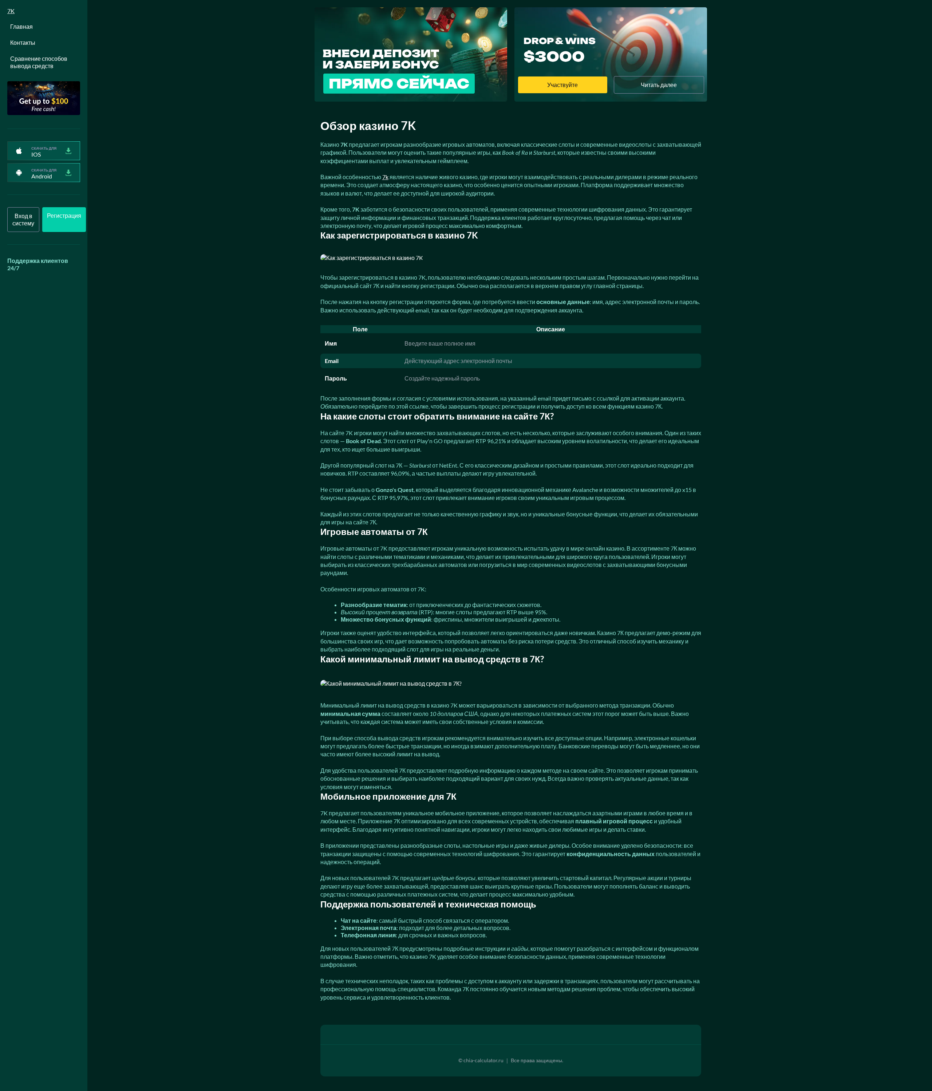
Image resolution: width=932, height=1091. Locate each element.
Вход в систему (23, 219)
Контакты (22, 42)
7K (11, 10)
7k (385, 176)
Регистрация (64, 215)
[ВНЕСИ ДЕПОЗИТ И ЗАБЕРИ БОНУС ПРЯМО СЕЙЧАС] (411, 99)
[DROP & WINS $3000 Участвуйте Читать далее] (610, 99)
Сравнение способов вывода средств (38, 62)
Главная (21, 26)
